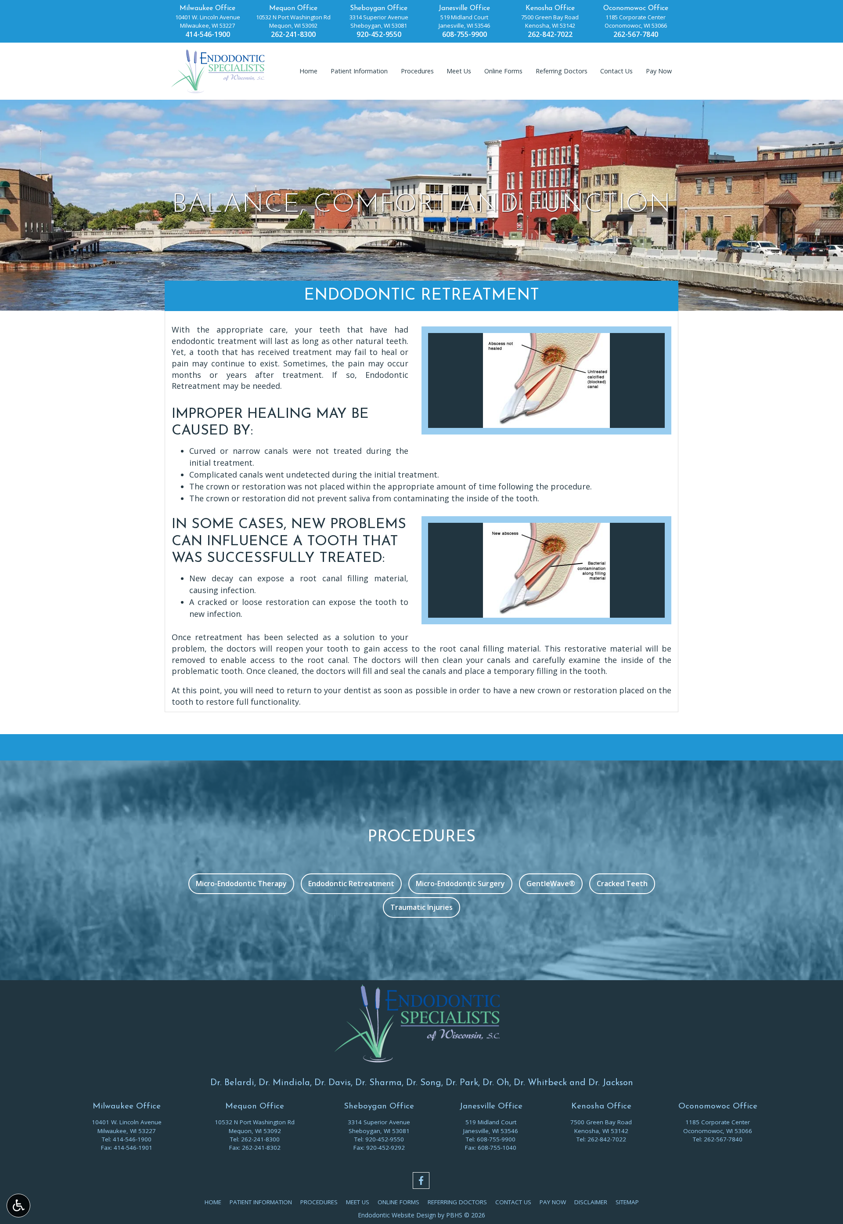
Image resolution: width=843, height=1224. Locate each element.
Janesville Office (464, 8)
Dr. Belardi (232, 1083)
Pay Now (659, 71)
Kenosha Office (550, 8)
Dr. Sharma (378, 1083)
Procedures (417, 71)
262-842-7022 (550, 34)
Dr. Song (423, 1083)
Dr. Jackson (610, 1083)
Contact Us (616, 71)
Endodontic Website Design (397, 1215)
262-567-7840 (635, 34)
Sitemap (627, 1202)
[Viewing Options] (18, 1205)
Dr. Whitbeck (540, 1083)
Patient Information (359, 71)
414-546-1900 (207, 34)
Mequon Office (293, 8)
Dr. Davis (332, 1083)
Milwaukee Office (207, 8)
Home (308, 71)
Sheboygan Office (378, 8)
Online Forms (503, 71)
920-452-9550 (379, 34)
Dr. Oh (496, 1083)
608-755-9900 (464, 34)
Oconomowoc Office (635, 8)
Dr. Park (462, 1083)
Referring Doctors (561, 71)
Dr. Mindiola (284, 1083)
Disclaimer (590, 1202)
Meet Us (459, 71)
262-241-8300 (293, 34)
